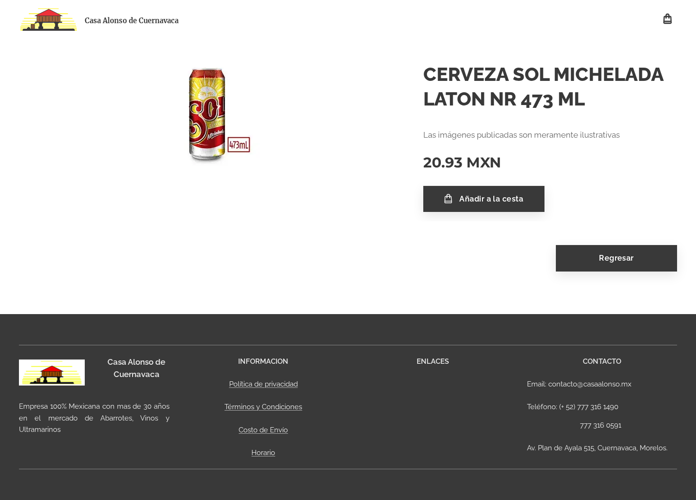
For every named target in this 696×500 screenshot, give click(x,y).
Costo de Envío (263, 430)
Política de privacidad (263, 384)
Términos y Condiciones (263, 407)
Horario (263, 452)
